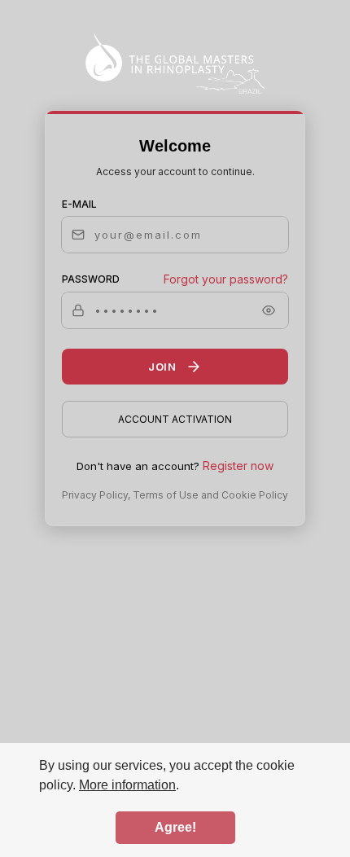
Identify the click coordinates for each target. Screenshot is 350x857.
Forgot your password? (226, 279)
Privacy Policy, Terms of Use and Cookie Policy (175, 495)
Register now (238, 465)
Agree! (175, 827)
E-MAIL (79, 204)
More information (127, 785)
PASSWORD (91, 279)
